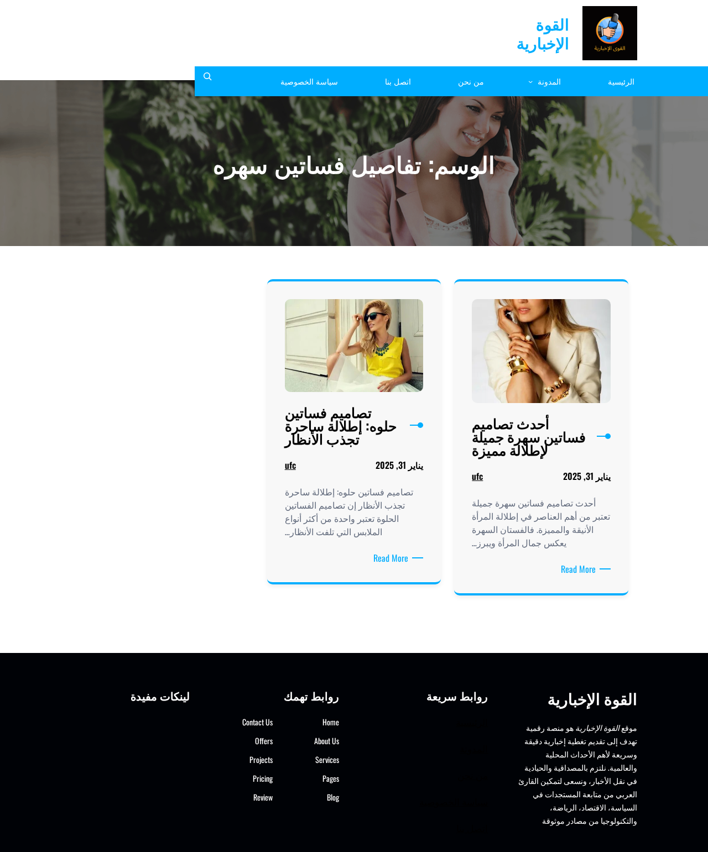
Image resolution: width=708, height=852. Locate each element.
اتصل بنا (472, 828)
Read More (576, 569)
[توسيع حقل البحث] (207, 81)
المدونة (474, 748)
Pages (330, 778)
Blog (333, 797)
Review (263, 797)
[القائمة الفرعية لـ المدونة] (530, 81)
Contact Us (257, 722)
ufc (477, 476)
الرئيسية (472, 722)
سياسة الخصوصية (453, 801)
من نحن (472, 775)
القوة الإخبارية (543, 33)
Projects (261, 759)
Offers (264, 740)
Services (327, 759)
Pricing (263, 778)
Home (330, 722)
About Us (326, 740)
